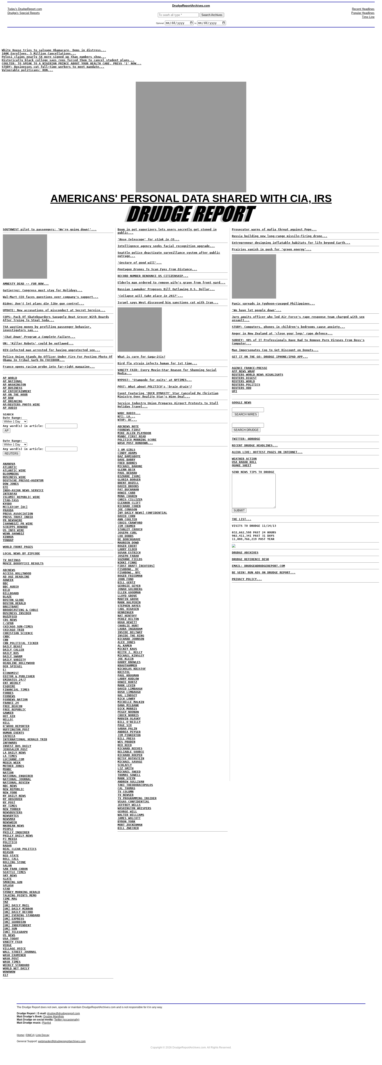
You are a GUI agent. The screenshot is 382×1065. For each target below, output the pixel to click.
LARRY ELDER (127, 549)
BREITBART (11, 606)
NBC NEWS (10, 785)
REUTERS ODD (241, 388)
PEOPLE (8, 829)
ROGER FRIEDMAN (130, 575)
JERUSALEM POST (15, 749)
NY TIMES (10, 805)
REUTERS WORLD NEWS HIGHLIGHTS (257, 374)
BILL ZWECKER (128, 828)
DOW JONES (11, 483)
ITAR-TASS (11, 500)
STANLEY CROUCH (130, 529)
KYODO (7, 503)
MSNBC (7, 769)
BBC (5, 583)
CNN (5, 639)
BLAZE (7, 596)
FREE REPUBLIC (14, 709)
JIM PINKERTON (129, 735)
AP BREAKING (12, 401)
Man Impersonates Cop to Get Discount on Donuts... (275, 350)
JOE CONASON (127, 509)
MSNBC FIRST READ (132, 436)
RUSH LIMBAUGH (129, 692)
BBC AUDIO (11, 586)
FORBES (8, 693)
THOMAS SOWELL (129, 775)
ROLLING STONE (14, 862)
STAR (6, 888)
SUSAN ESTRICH (129, 552)
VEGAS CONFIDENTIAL (133, 801)
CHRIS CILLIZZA (130, 499)
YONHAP (8, 540)
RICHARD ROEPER (130, 755)
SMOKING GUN (12, 882)
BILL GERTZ (126, 582)
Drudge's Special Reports (24, 13)
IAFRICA (9, 736)
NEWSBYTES (11, 815)
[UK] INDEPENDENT (17, 925)
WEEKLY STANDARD (16, 965)
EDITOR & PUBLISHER (19, 676)
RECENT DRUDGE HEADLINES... (255, 445)
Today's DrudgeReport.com (25, 9)
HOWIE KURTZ (127, 682)
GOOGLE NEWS (241, 402)
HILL (6, 722)
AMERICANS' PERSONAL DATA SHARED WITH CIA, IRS (191, 198)
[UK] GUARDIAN (14, 922)
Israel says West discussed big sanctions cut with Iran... (168, 302)
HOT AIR (9, 716)
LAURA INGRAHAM (130, 629)
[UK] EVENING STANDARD (21, 915)
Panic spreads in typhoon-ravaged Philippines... (273, 303)
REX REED (125, 745)
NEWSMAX (9, 819)
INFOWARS (10, 742)
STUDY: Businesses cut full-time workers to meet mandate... (53, 66)
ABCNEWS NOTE (128, 426)
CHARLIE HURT (128, 625)
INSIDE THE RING (131, 635)
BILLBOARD (11, 593)
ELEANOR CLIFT (129, 502)
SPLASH (8, 885)
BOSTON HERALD (14, 603)
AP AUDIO (10, 407)
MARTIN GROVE (128, 599)
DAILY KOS (11, 653)
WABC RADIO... (129, 413)
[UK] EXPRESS (13, 918)
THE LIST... (241, 519)
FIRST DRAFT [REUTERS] (136, 565)
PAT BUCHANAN (128, 489)
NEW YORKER (12, 809)
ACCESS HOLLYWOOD (17, 573)
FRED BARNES (127, 463)
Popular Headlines (362, 13)
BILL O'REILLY (129, 722)
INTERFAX (10, 493)
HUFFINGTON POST (16, 729)
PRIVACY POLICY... (247, 579)
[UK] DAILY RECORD (18, 912)
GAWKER (8, 712)
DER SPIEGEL (12, 666)
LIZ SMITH (126, 768)
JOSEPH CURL (127, 532)
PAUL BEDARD (127, 473)
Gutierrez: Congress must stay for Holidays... (42, 290)
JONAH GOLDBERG (130, 589)
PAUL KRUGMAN (128, 675)
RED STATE (11, 855)
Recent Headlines (363, 9)
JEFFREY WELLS (129, 804)
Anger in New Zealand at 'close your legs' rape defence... (282, 333)
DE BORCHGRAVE (129, 539)
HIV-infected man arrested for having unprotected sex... (51, 350)
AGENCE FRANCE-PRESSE (249, 368)
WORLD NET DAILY (16, 968)
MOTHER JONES (13, 766)
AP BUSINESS (12, 388)
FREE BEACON (12, 706)
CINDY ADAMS (127, 453)
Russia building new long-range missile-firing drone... (279, 236)
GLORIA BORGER (129, 479)
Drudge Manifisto (53, 1016)
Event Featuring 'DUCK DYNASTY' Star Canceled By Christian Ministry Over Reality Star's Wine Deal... (168, 395)
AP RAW (8, 397)
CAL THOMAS (126, 788)
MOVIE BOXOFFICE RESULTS (23, 563)
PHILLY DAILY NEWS (18, 835)
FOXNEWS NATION (15, 699)
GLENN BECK (126, 469)
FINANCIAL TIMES (16, 689)
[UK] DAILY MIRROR (18, 908)
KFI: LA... (126, 416)
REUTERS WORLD (243, 381)
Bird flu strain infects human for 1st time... (157, 363)
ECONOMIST (11, 673)
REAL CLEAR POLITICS (19, 849)
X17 (5, 975)
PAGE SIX (125, 725)
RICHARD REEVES (130, 748)
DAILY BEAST (12, 646)
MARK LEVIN (126, 685)
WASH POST (11, 958)
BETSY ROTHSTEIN (131, 758)
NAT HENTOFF (127, 615)
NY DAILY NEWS (14, 795)
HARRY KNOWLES (129, 662)
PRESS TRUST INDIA (18, 517)
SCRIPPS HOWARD (15, 527)
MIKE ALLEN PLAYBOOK (134, 433)
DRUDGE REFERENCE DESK (250, 559)
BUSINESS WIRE (14, 477)
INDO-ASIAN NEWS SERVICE (23, 490)
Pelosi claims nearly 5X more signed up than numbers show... (54, 56)
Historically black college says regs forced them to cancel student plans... (68, 60)
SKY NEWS (10, 875)
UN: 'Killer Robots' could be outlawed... (38, 343)
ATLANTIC (10, 467)
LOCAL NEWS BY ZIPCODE (21, 553)
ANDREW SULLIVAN (131, 781)
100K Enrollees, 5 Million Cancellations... (39, 53)
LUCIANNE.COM (13, 759)
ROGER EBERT (127, 546)
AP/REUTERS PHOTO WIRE (21, 404)
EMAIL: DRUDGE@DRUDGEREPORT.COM (258, 565)
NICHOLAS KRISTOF (132, 668)
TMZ (5, 902)
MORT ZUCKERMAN (130, 824)
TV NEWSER (126, 795)
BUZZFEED (10, 616)
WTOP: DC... (127, 419)
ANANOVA (9, 463)
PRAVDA (8, 510)
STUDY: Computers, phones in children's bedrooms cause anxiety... (288, 326)
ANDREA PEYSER (129, 731)
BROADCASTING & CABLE (20, 610)
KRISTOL (124, 672)
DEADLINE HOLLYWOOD (19, 663)
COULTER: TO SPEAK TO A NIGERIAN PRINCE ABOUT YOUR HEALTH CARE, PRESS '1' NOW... (71, 63)
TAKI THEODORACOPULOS (135, 785)
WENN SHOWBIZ (13, 533)
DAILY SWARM (12, 656)
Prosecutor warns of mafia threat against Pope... (274, 229)
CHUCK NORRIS (128, 715)
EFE (5, 487)
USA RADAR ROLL (244, 462)
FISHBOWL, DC (128, 569)
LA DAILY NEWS (14, 752)
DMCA (30, 1035)
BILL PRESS (126, 738)
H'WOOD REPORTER (16, 726)
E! (4, 669)
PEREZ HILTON (128, 619)
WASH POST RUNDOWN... (135, 443)
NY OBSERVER (12, 799)
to (195, 23)
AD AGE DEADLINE (16, 576)
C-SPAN (8, 623)
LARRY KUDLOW (128, 678)
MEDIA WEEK (12, 762)
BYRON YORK (126, 821)
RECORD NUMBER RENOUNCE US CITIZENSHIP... (153, 276)
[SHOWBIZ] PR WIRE (18, 523)
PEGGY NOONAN (128, 712)
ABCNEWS (9, 570)
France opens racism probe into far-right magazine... (49, 366)
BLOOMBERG (11, 473)
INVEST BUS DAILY (17, 746)
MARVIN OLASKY (129, 718)
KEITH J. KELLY (130, 652)
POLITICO (10, 842)
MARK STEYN (126, 778)
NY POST (9, 802)
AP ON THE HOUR (15, 394)
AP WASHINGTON (14, 384)
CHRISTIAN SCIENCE (18, 633)
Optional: (160, 23)
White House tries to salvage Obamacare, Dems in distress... (54, 50)
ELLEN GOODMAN (129, 592)
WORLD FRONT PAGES (18, 546)
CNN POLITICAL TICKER (20, 643)
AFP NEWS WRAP (243, 371)
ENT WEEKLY (12, 683)
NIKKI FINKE (127, 562)
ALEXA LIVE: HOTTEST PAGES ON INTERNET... (267, 452)
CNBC (6, 636)
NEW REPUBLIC (13, 789)
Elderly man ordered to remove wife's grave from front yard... (171, 282)
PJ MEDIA (10, 839)
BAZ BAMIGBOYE (129, 456)
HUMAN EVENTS (13, 732)
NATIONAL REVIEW (16, 782)
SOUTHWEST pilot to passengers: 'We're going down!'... (50, 229)
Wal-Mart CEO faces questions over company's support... (50, 297)
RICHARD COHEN (129, 506)
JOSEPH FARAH (128, 556)
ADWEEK (8, 580)
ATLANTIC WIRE (14, 470)
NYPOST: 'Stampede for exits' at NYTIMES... (155, 380)
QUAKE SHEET (241, 465)
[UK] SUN (10, 928)
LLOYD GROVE (127, 595)
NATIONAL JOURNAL (17, 779)
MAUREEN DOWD (128, 542)
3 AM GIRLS (126, 449)
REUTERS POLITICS (246, 384)
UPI (234, 391)
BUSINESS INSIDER (17, 613)
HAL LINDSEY (127, 695)
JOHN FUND (126, 579)
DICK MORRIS (127, 708)
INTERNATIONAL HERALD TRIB (25, 739)
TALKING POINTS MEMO (19, 895)
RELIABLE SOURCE (131, 751)
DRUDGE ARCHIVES (245, 552)
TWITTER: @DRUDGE (246, 438)
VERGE (7, 945)
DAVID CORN (126, 516)
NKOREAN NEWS (13, 825)
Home (20, 1035)
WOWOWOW (9, 971)
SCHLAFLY (125, 765)
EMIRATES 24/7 (14, 679)
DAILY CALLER (13, 649)
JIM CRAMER (126, 526)
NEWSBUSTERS (12, 812)
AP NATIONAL (12, 381)
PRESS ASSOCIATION (18, 513)
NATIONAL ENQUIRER (18, 776)
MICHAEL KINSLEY (131, 655)
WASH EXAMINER (14, 955)
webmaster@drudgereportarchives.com (62, 1041)
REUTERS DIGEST (244, 378)
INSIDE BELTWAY (130, 632)
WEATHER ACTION (244, 458)
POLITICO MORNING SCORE (137, 439)
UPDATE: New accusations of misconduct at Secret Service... (54, 310)
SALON (7, 865)
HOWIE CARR (126, 492)
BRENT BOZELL (128, 482)
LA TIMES (10, 756)
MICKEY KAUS (127, 648)
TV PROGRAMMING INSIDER (137, 798)
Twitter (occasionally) (66, 1019)
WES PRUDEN (126, 741)
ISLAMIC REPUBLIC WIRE (21, 497)
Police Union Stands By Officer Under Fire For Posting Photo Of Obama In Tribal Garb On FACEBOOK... (58, 358)
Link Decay (42, 1035)
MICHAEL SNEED (129, 771)
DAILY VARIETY (14, 659)
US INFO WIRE (13, 530)
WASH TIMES (12, 961)
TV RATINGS (12, 560)
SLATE (7, 878)
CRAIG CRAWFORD (130, 522)
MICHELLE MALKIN (131, 702)
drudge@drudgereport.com (63, 1013)
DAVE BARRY (126, 459)
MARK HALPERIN (129, 602)
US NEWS (9, 935)
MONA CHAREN (127, 496)
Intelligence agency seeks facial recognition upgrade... (166, 246)
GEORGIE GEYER (129, 585)
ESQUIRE (9, 686)
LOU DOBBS (126, 536)
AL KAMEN (125, 645)
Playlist (46, 1022)
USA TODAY (11, 938)
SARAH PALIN (127, 728)
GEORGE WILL (127, 811)
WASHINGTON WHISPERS (134, 808)
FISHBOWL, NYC (129, 572)
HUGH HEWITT (127, 622)
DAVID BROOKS (128, 486)
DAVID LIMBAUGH (130, 688)
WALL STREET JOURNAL (19, 951)
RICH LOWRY (126, 698)
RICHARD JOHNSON (131, 639)
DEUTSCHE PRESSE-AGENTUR (23, 480)
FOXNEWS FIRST (129, 429)
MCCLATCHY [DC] (15, 507)
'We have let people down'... (256, 310)
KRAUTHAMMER (127, 665)
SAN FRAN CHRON (15, 868)
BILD (6, 590)
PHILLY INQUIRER (16, 832)
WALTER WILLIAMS (131, 814)
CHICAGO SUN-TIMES (18, 626)
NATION (8, 772)
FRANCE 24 (11, 702)
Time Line (368, 17)
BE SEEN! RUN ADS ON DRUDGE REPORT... (264, 572)
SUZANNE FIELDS (130, 559)
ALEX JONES (126, 642)
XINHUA (8, 536)
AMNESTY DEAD (26, 283)
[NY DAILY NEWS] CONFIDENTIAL (142, 512)
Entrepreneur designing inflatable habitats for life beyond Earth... (291, 242)
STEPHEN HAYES (129, 605)
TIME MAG (10, 898)
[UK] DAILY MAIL (16, 905)
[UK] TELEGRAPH (15, 932)
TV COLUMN (126, 791)
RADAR (7, 845)
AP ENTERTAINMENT (17, 391)
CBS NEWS (10, 619)
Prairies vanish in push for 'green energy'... (271, 249)
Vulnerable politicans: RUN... (27, 70)
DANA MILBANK (128, 705)
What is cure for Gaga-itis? (141, 356)
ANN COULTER (127, 519)
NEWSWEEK (10, 822)
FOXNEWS (9, 696)
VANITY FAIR (12, 941)
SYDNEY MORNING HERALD (21, 892)
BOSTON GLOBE (13, 600)
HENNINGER (126, 612)
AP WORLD (10, 378)
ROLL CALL (11, 858)
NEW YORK (10, 792)
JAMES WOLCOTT (129, 818)
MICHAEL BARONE (130, 466)
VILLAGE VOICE (14, 948)
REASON (8, 852)
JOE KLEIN (126, 658)
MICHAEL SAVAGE (130, 761)
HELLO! (8, 719)
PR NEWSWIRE (12, 520)
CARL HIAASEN (128, 609)
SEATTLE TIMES (14, 872)
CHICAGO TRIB (13, 629)
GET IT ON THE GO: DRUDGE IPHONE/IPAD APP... (270, 356)
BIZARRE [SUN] (129, 476)
